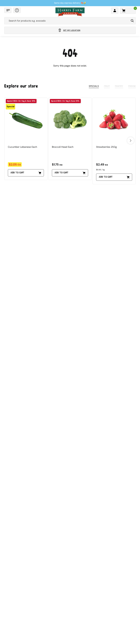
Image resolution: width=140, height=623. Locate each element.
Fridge (132, 86)
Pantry (119, 86)
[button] (7, 10)
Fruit (107, 86)
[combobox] (67, 20)
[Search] (132, 20)
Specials (94, 86)
